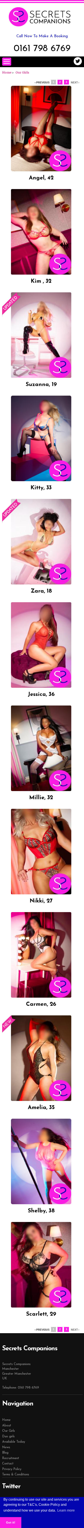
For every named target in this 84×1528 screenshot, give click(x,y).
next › (75, 82)
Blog (5, 1452)
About (6, 1425)
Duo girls (8, 1436)
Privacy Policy (11, 1469)
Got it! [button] (10, 1522)
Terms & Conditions (15, 1474)
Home (6, 72)
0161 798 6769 (42, 48)
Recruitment (10, 1458)
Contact (8, 1463)
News (6, 1447)
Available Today (13, 1442)
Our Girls (22, 72)
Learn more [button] (66, 1510)
